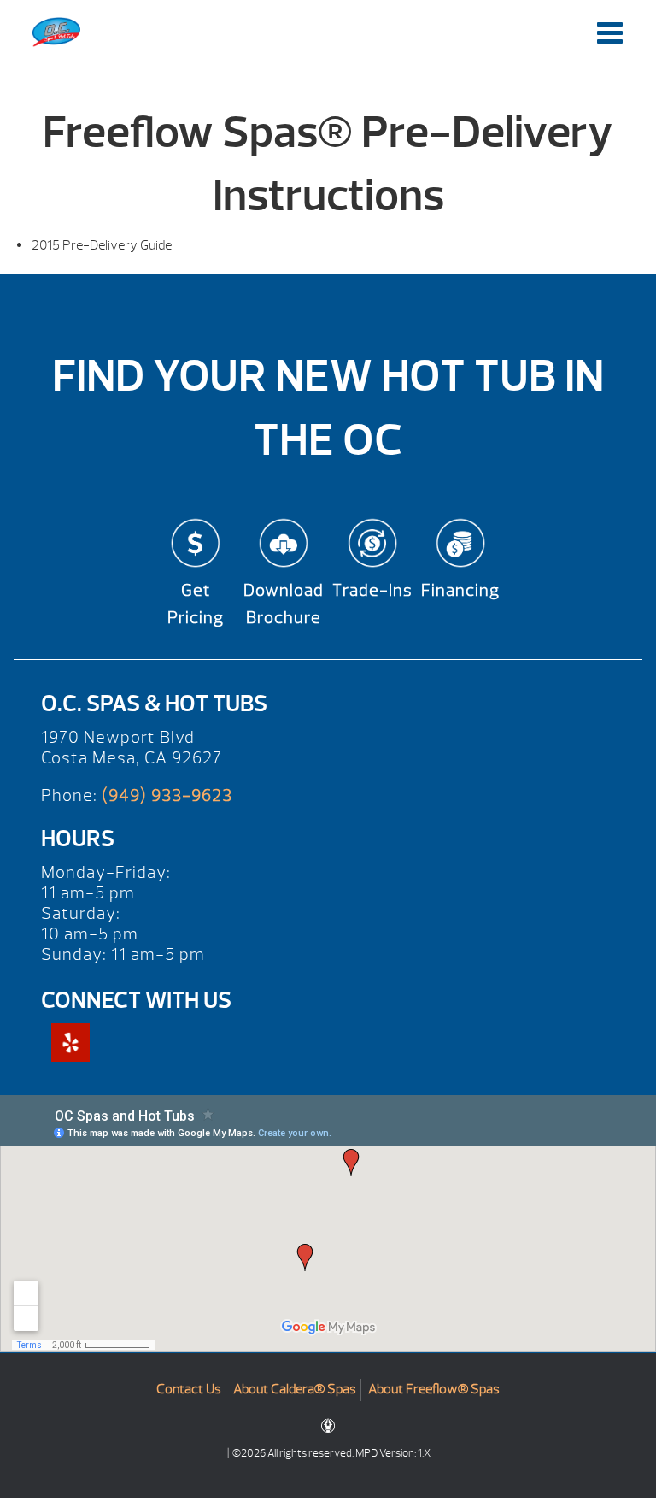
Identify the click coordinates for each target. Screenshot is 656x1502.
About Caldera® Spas (294, 1389)
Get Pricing (195, 604)
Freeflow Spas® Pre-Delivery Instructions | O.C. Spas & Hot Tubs (56, 32)
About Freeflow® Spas (434, 1389)
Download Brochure (283, 604)
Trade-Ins (372, 590)
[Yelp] (70, 1042)
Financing (460, 590)
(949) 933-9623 (167, 795)
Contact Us (188, 1389)
